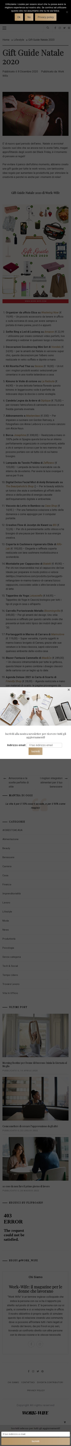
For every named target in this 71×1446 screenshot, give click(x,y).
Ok (18, 17)
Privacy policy (46, 17)
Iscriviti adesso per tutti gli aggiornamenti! (35, 1428)
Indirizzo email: (16, 745)
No (29, 17)
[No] (67, 14)
